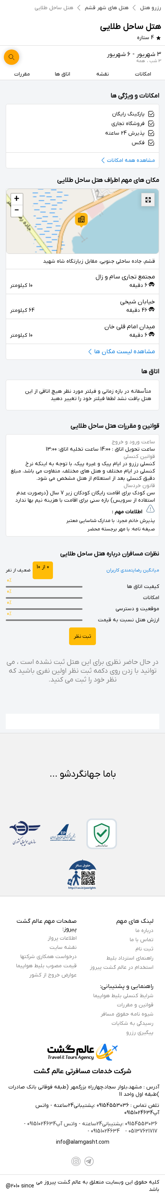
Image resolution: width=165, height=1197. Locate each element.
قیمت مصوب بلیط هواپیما (46, 966)
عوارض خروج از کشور (53, 975)
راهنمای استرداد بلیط (129, 958)
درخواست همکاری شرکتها (48, 956)
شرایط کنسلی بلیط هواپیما (123, 995)
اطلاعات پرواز (62, 938)
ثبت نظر (82, 636)
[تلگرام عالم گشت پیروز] (89, 1161)
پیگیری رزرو (139, 1032)
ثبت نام (144, 949)
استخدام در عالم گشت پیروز (121, 967)
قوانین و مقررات (135, 1005)
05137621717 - (140, 1131)
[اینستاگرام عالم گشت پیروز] (76, 1161)
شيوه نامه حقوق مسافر (127, 1014)
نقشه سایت (63, 947)
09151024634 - (103, 1131)
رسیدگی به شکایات (132, 1023)
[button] (81, 220)
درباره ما (144, 930)
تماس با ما (141, 939)
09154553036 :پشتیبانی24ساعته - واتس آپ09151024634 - (90, 1124)
